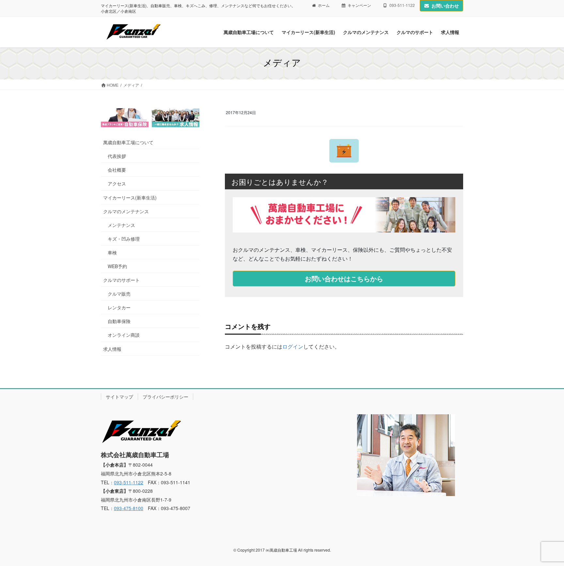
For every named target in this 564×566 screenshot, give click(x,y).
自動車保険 (119, 321)
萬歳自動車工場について (128, 142)
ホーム (324, 5)
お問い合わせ (445, 5)
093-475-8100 (128, 508)
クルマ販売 (119, 293)
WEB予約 (117, 266)
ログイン (292, 346)
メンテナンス (121, 225)
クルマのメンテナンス (126, 211)
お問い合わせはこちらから (344, 278)
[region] (150, 117)
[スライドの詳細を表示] (125, 117)
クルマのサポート (121, 280)
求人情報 (112, 349)
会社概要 (117, 169)
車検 (112, 252)
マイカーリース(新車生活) (130, 197)
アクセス (117, 183)
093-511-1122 (128, 482)
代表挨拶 (117, 156)
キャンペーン (359, 5)
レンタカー (119, 307)
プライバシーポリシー (165, 396)
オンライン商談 (124, 335)
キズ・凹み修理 (124, 238)
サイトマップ (119, 396)
